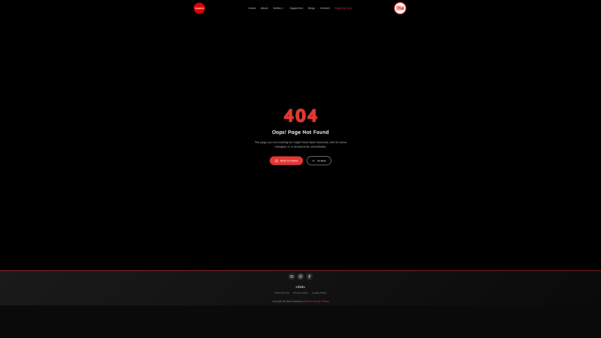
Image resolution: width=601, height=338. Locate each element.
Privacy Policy (300, 292)
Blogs (311, 8)
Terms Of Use (282, 292)
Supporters (296, 8)
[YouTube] (292, 276)
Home (252, 8)
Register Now (344, 8)
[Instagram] (300, 276)
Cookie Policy (319, 292)
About (264, 8)
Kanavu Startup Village (316, 301)
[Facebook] (309, 276)
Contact (325, 8)
